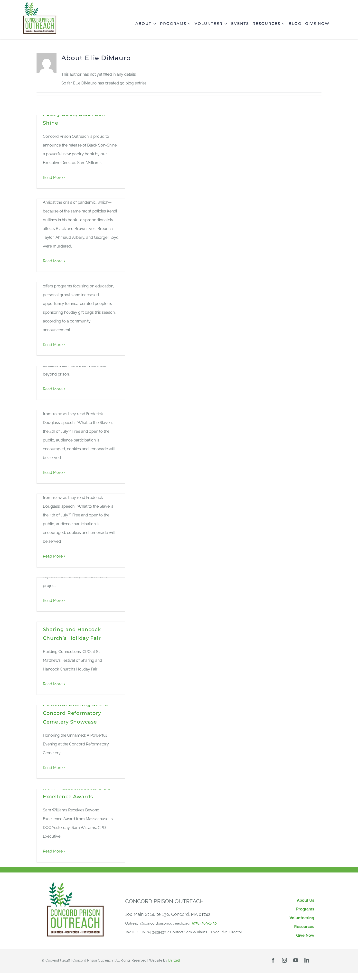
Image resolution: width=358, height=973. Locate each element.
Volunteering (302, 918)
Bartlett (174, 960)
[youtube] (295, 960)
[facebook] (273, 960)
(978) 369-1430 (204, 923)
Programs (305, 909)
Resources (304, 926)
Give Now (305, 935)
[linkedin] (306, 960)
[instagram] (284, 960)
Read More (53, 177)
